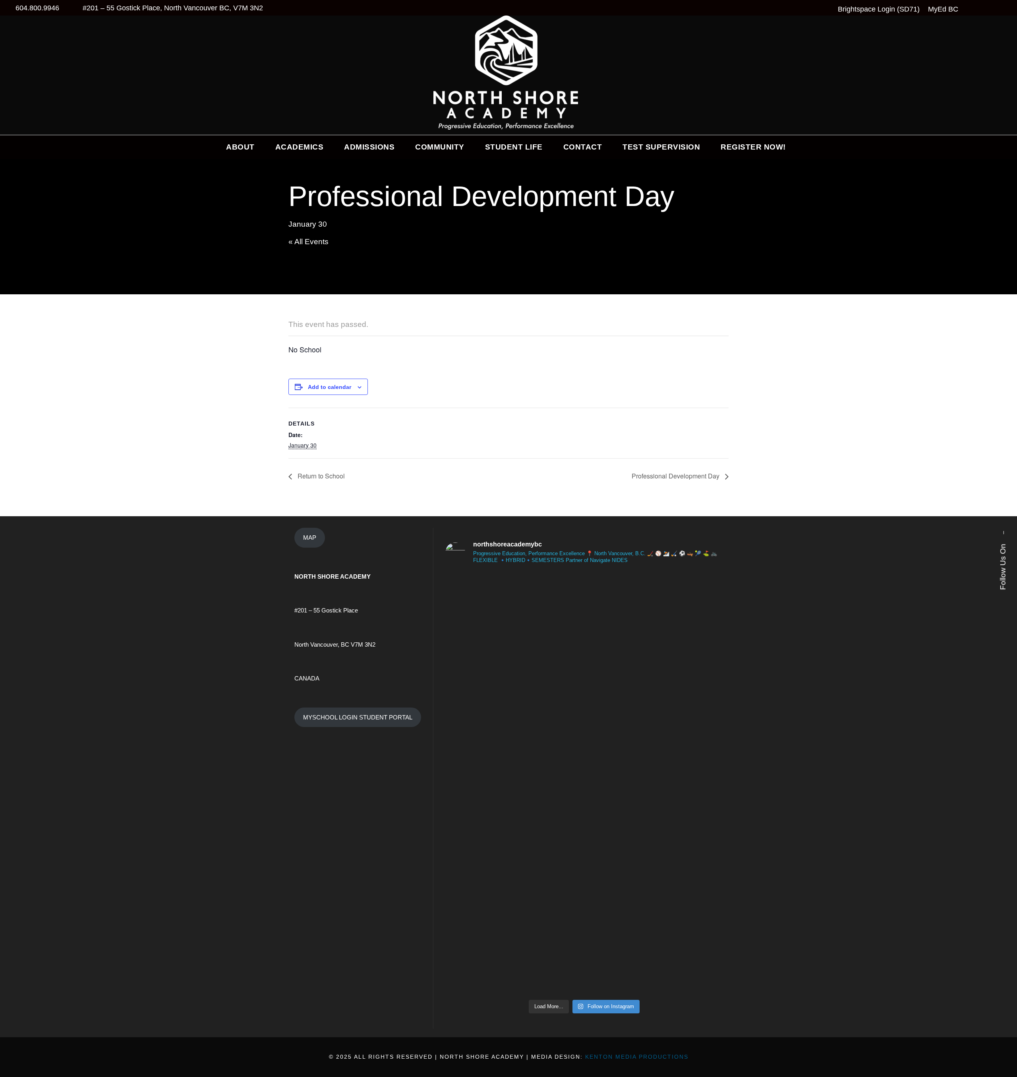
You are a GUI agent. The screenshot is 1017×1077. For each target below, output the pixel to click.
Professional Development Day (676, 475)
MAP (309, 537)
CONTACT (582, 147)
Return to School (320, 475)
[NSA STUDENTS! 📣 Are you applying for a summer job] (549, 922)
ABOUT (240, 147)
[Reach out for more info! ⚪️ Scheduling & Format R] (549, 710)
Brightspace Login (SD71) (879, 9)
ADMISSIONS (369, 147)
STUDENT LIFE (514, 147)
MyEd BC (943, 9)
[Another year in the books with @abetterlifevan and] (619, 680)
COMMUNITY (439, 147)
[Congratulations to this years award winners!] (478, 583)
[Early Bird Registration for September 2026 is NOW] (689, 886)
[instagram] (1003, 503)
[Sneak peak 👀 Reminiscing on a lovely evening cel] (619, 871)
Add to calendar (329, 387)
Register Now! (753, 147)
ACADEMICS (299, 147)
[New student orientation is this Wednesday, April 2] (478, 881)
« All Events (308, 241)
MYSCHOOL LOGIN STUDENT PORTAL (357, 717)
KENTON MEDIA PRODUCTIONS (636, 1057)
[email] (1003, 518)
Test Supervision (661, 147)
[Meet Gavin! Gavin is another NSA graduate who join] (689, 680)
